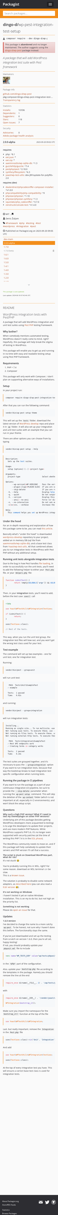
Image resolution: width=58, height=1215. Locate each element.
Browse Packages (9, 1213)
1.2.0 (6, 277)
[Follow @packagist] (47, 1202)
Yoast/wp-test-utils (17, 546)
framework (12, 223)
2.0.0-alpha (9, 243)
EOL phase (37, 838)
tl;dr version (9, 887)
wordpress (9, 226)
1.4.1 (6, 266)
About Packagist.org (10, 1201)
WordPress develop (29, 423)
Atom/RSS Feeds (9, 1205)
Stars (5, 119)
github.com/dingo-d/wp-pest (17, 93)
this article (47, 528)
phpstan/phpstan (14, 196)
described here (23, 884)
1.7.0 (6, 246)
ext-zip (9, 160)
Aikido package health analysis (18, 135)
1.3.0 (6, 273)
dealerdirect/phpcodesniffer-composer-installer (29, 187)
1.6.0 (6, 258)
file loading (44, 563)
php (23, 223)
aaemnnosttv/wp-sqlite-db (19, 163)
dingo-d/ (10, 24)
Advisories (8, 132)
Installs (6, 110)
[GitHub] (53, 1202)
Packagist (11, 4)
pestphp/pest (12, 169)
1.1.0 (6, 281)
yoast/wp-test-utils (15, 175)
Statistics (6, 1210)
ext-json (10, 157)
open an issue (20, 910)
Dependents (9, 113)
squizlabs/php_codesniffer (19, 201)
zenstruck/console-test (17, 204)
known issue (18, 875)
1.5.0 (6, 262)
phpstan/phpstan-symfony (19, 199)
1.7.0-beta (9, 250)
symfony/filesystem (15, 172)
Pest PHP (29, 325)
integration (23, 226)
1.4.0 (6, 270)
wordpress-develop (12, 537)
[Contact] (41, 1202)
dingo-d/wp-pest (13, 50)
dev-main (8, 239)
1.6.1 (6, 254)
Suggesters (8, 116)
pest (34, 226)
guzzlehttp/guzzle (14, 166)
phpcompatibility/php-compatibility (23, 193)
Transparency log (11, 100)
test (39, 223)
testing (30, 223)
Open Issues (9, 122)
